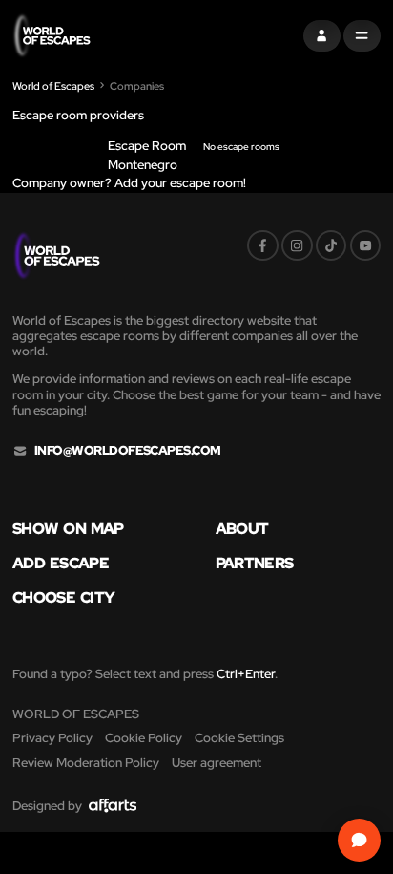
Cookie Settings (239, 738)
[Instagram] (297, 246)
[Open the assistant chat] (360, 841)
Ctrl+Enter (246, 674)
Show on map (68, 528)
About (242, 528)
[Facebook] (263, 246)
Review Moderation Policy (85, 763)
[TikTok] (331, 246)
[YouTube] (366, 246)
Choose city (63, 597)
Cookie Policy (143, 738)
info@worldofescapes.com (127, 450)
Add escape (60, 562)
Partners (255, 562)
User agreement (216, 763)
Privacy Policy (52, 738)
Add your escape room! (179, 183)
